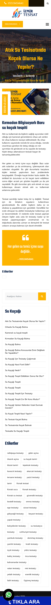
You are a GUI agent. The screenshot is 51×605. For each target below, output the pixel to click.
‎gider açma (33, 453)
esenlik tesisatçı (32, 574)
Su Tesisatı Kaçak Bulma (16, 419)
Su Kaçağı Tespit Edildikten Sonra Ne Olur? (24, 376)
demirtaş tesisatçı (35, 538)
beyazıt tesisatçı (36, 514)
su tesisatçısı (36, 526)
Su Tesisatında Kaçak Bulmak (18, 425)
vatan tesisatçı (13, 568)
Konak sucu (12, 489)
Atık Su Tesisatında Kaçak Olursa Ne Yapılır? (25, 321)
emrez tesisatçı (33, 501)
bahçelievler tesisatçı (16, 526)
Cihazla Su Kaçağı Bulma (16, 327)
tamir (9, 483)
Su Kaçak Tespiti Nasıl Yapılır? (18, 414)
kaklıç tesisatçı (13, 556)
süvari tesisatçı (30, 507)
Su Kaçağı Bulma (13, 344)
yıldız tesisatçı (30, 550)
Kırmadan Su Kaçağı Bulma (17, 338)
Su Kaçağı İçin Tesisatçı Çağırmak (20, 359)
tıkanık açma (13, 459)
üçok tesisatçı (13, 550)
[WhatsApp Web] (8, 595)
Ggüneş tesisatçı (31, 580)
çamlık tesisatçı (14, 544)
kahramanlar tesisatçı (16, 562)
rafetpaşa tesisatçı (15, 453)
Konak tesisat (23, 483)
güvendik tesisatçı (35, 495)
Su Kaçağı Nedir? (13, 370)
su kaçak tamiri (30, 459)
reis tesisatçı (30, 568)
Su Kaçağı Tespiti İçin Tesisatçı (19, 393)
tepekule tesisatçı (30, 465)
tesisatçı (11, 532)
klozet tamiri (12, 465)
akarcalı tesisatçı (34, 471)
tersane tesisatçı (14, 477)
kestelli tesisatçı (14, 501)
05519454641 (11, 24)
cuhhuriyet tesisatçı (28, 532)
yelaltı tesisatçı (13, 574)
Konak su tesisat (14, 495)
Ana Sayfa (18, 76)
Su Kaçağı (30, 76)
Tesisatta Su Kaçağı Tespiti (17, 431)
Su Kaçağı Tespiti (13, 382)
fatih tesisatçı (13, 580)
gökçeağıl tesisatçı (15, 514)
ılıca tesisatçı (31, 556)
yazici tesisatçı (33, 477)
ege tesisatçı (13, 507)
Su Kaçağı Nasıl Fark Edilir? (17, 364)
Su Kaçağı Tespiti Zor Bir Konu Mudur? (22, 399)
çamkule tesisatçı (15, 538)
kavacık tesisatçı (14, 471)
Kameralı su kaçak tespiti (16, 333)
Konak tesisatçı (29, 489)
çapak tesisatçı (14, 520)
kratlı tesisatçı (32, 544)
